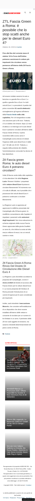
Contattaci (28, 485)
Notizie (7, 334)
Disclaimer (29, 497)
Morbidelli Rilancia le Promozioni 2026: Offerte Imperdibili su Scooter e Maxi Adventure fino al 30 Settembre (17, 393)
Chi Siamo (6, 497)
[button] (25, 12)
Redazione (13, 497)
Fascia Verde (11, 114)
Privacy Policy (21, 497)
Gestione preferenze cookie (28, 499)
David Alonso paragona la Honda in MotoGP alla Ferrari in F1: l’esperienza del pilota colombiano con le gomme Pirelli (17, 364)
